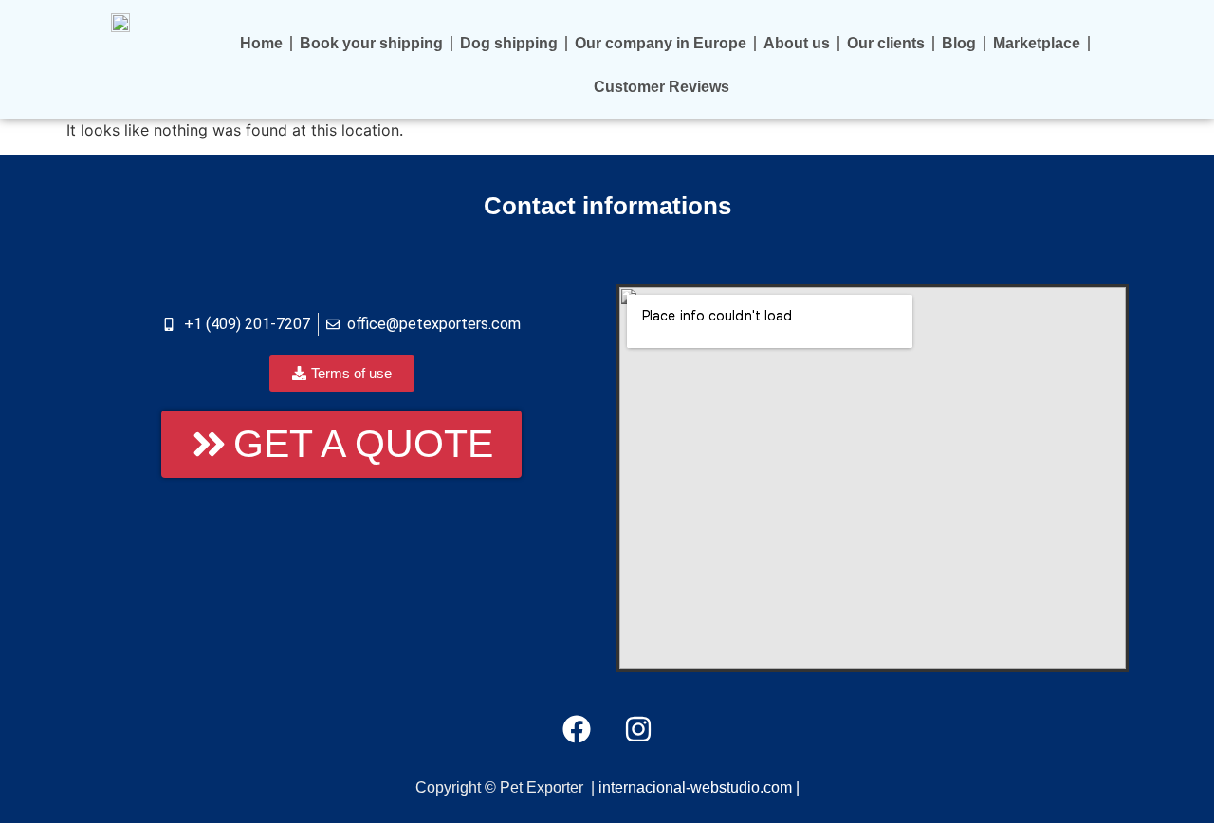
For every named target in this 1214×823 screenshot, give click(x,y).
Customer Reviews (661, 87)
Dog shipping (509, 43)
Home (261, 43)
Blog (959, 43)
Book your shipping (371, 43)
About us (796, 43)
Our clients (886, 43)
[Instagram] (638, 729)
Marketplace (1036, 43)
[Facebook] (576, 729)
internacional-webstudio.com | (699, 787)
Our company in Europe (660, 43)
